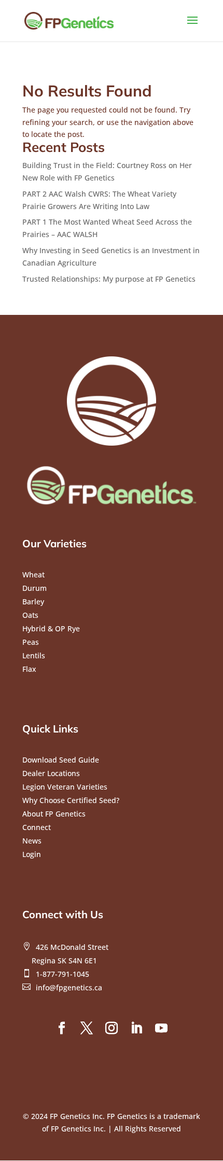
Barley (33, 601)
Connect (36, 827)
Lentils (33, 655)
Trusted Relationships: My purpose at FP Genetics (109, 279)
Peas (30, 642)
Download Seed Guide (60, 760)
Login (31, 854)
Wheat (33, 574)
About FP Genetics (54, 814)
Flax (29, 669)
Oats (30, 615)
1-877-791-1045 (62, 974)
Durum (34, 588)
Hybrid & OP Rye (51, 628)
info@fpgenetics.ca (69, 987)
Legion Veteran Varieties (64, 787)
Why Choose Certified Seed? (70, 800)
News (31, 841)
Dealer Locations (51, 773)
